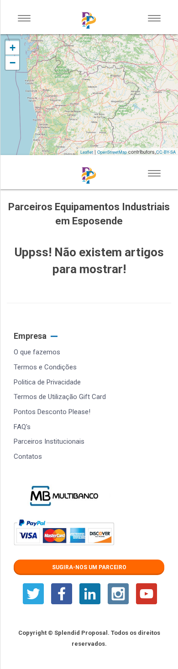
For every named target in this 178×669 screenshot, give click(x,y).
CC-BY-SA (166, 152)
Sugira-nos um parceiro (89, 567)
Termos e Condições (45, 367)
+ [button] (13, 47)
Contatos (28, 456)
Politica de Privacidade (47, 382)
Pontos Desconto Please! (52, 412)
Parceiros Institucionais (49, 441)
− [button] (13, 62)
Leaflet (86, 152)
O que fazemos (37, 352)
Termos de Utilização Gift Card (60, 397)
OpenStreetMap (112, 152)
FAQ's (22, 427)
